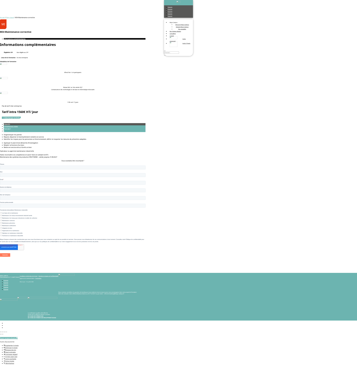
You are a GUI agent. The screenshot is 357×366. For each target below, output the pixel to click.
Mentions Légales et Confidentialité (48, 276)
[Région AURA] (8, 300)
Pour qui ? (7, 129)
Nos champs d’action (175, 31)
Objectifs (7, 124)
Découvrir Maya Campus (182, 25)
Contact (172, 36)
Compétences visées (11, 126)
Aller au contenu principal (9, 336)
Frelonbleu (38, 278)
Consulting (173, 33)
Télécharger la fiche (12, 118)
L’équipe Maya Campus (182, 27)
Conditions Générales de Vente (28, 276)
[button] (9, 338)
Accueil (2, 17)
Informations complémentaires (14, 39)
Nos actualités (182, 29)
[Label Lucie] (22, 298)
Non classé (10, 17)
